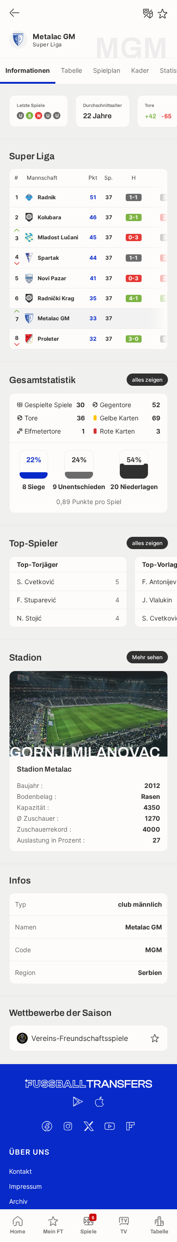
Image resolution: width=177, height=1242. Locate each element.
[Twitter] (88, 1126)
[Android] (78, 1101)
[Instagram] (67, 1126)
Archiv (18, 1201)
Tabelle (71, 70)
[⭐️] (162, 13)
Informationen (27, 70)
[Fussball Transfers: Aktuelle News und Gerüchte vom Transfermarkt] (88, 1084)
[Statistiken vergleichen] (148, 13)
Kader (140, 70)
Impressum (25, 1186)
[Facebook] (47, 1126)
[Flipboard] (130, 1126)
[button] (54, 178)
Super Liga (47, 44)
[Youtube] (109, 1126)
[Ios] (99, 1101)
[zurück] (14, 13)
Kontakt (20, 1171)
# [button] (16, 177)
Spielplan (106, 70)
